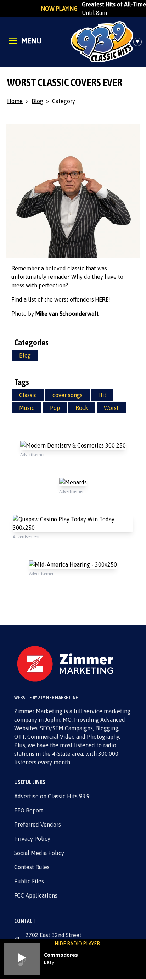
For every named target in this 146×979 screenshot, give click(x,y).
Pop (55, 408)
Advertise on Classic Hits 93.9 (52, 796)
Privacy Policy (32, 838)
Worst (111, 408)
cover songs (67, 395)
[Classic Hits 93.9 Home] (102, 41)
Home (15, 101)
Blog (37, 101)
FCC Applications (35, 895)
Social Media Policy (39, 853)
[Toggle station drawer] (139, 42)
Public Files (29, 881)
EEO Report (28, 810)
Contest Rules (32, 867)
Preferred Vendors (37, 824)
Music (26, 408)
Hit (102, 395)
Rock (81, 408)
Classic (28, 395)
